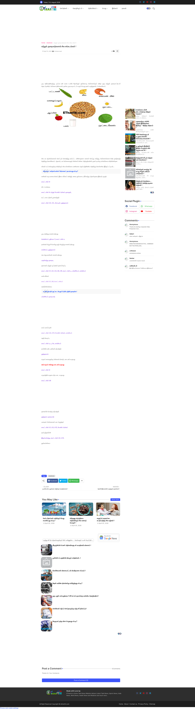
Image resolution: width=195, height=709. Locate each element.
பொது (104, 8)
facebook (133, 206)
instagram (133, 211)
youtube (148, 211)
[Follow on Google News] (109, 540)
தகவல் (124, 8)
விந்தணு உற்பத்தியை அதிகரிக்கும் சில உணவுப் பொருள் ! (78, 520)
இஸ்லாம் (115, 8)
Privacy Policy (143, 704)
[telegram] (154, 2)
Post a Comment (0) (81, 680)
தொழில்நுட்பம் (77, 8)
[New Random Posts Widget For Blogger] (119, 633)
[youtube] (147, 2)
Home (43, 43)
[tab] (64, 8)
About (126, 704)
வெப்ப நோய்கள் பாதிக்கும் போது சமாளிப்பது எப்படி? (53, 519)
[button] (149, 8)
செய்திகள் (63, 8)
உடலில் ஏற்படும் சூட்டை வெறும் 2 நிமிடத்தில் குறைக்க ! (60, 291)
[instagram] (151, 2)
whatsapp (148, 206)
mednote (49, 43)
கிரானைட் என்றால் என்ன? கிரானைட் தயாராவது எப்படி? (60, 171)
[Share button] (82, 481)
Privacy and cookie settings (9, 708)
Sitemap (152, 704)
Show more (115, 499)
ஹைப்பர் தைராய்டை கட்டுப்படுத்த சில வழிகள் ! (106, 519)
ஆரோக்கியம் (92, 8)
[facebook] (140, 2)
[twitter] (143, 2)
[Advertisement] (97, 26)
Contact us (133, 704)
